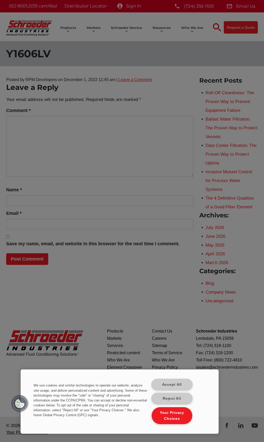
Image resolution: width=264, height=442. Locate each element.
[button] (20, 403)
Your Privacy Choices (172, 416)
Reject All (172, 398)
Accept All (172, 384)
